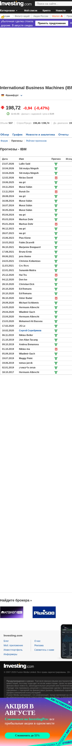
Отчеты (63, 134)
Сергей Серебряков (30, 330)
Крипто (46, 10)
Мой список (30, 10)
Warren (56, 16)
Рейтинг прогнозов (36, 141)
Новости (60, 10)
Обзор (4, 134)
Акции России (40, 16)
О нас (37, 641)
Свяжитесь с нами (44, 650)
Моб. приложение (13, 645)
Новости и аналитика (40, 134)
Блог (6, 641)
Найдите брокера (14, 600)
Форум (4, 141)
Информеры (10, 654)
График (17, 134)
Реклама (39, 645)
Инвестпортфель (13, 650)
